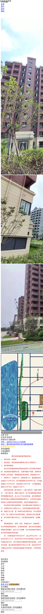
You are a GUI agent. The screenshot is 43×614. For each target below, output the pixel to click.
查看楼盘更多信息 (8, 446)
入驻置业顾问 (14, 584)
